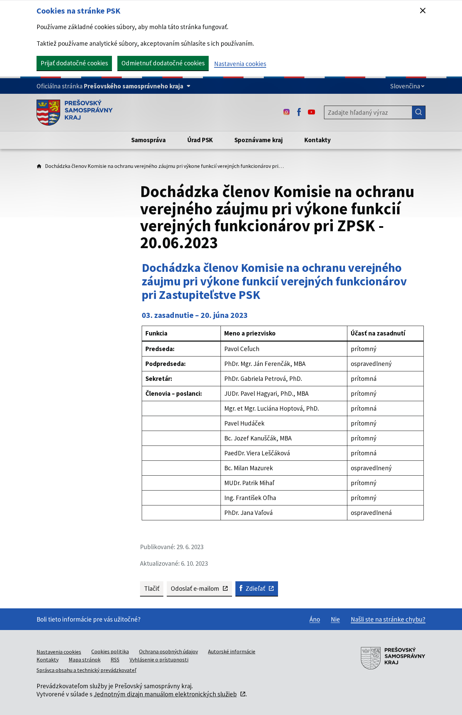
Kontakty (48, 659)
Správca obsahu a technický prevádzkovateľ (86, 670)
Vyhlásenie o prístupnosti (159, 659)
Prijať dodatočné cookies (74, 63)
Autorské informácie (231, 651)
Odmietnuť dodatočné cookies (163, 63)
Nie (335, 619)
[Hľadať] (418, 112)
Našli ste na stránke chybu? (388, 619)
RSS (115, 659)
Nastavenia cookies (240, 64)
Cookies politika (110, 651)
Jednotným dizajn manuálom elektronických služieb (165, 694)
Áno (314, 619)
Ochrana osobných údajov (168, 651)
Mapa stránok (84, 659)
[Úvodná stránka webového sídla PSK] (75, 112)
